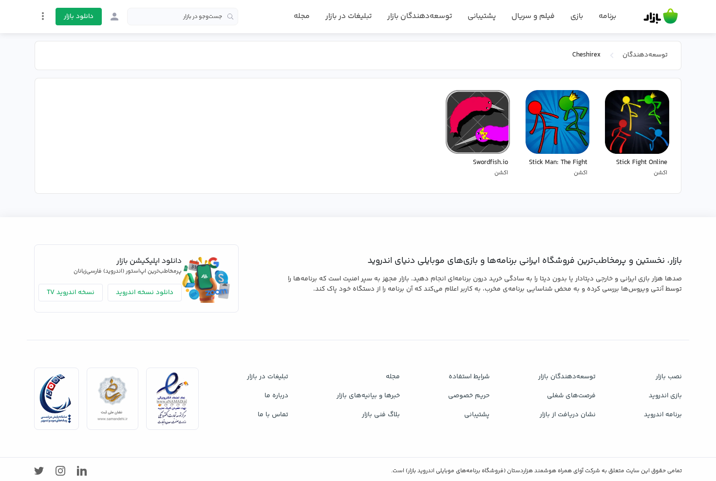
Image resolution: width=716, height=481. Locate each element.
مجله (302, 16)
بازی (576, 16)
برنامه (607, 16)
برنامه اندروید (663, 414)
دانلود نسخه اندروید (144, 292)
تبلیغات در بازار (348, 16)
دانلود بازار (79, 16)
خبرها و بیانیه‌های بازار (368, 395)
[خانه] (661, 16)
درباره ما (276, 395)
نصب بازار (669, 376)
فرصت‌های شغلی (571, 395)
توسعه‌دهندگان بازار (419, 16)
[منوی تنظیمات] (43, 16)
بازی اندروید (665, 395)
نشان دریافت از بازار (568, 414)
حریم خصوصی (469, 395)
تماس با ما (273, 414)
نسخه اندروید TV (70, 292)
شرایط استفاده (469, 376)
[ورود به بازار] (114, 16)
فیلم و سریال (533, 16)
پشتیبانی (482, 16)
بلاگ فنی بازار (381, 414)
